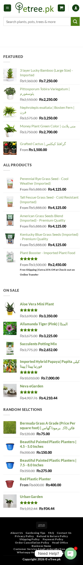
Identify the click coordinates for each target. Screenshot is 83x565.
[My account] (75, 8)
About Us (16, 532)
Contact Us (64, 532)
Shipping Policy (29, 539)
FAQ (51, 532)
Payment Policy (53, 539)
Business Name (41, 546)
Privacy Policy (24, 536)
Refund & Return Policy (52, 536)
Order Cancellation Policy (32, 542)
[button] (7, 8)
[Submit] (75, 21)
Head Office (60, 542)
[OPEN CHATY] (71, 553)
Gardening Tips (36, 532)
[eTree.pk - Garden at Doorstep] (34, 8)
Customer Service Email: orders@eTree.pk (41, 549)
